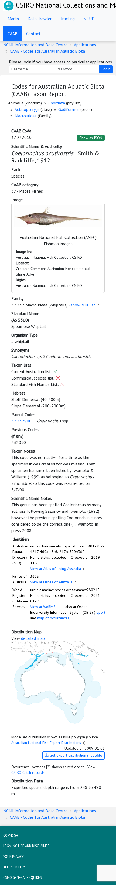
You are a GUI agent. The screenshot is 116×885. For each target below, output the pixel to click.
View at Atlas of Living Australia (55, 568)
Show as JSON (90, 137)
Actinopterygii (27, 109)
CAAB (13, 33)
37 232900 (21, 421)
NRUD (89, 18)
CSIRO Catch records (28, 772)
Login (106, 69)
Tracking (67, 18)
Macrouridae (26, 115)
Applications (85, 44)
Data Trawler (40, 18)
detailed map (33, 638)
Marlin (13, 18)
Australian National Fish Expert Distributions (46, 742)
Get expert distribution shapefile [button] (75, 755)
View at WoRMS (43, 606)
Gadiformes (68, 109)
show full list (83, 305)
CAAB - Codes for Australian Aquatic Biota (47, 51)
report (100, 612)
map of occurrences (53, 618)
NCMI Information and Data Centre (35, 44)
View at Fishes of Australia (51, 582)
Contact (33, 33)
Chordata (56, 103)
